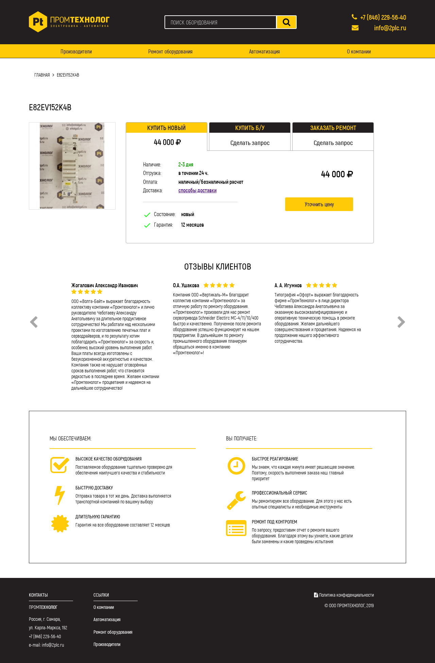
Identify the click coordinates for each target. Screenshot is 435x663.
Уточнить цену (319, 204)
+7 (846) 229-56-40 (383, 17)
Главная (42, 75)
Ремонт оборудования (170, 51)
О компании (359, 51)
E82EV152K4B (68, 75)
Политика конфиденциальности (346, 595)
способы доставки (197, 190)
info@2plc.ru (390, 27)
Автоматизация (264, 51)
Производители (76, 51)
